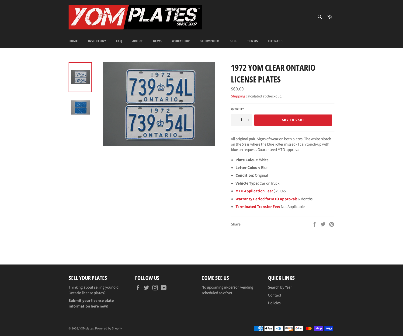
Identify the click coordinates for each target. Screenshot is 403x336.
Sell (233, 41)
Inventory (97, 41)
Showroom (210, 41)
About (137, 41)
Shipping (238, 96)
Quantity (237, 109)
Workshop (181, 41)
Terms (252, 41)
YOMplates (87, 328)
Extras (274, 41)
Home (73, 41)
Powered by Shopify (108, 328)
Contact (274, 295)
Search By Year (280, 287)
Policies (274, 303)
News (157, 41)
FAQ (119, 41)
